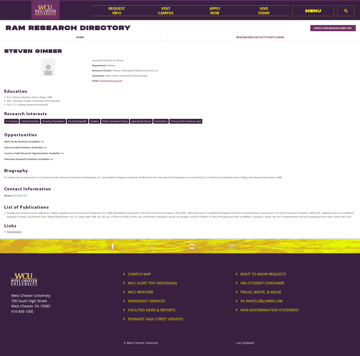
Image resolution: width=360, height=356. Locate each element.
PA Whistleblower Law (261, 301)
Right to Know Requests (263, 274)
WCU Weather (140, 292)
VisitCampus (165, 10)
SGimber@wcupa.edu (111, 80)
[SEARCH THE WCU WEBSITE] (346, 10)
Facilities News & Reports (151, 310)
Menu (313, 10)
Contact (332, 28)
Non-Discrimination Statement (269, 310)
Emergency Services (146, 301)
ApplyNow (214, 10)
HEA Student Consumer (262, 283)
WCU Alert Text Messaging (152, 283)
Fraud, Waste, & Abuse (260, 292)
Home (80, 37)
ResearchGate (14, 231)
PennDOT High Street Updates (155, 319)
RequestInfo (117, 10)
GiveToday (264, 10)
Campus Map (139, 274)
